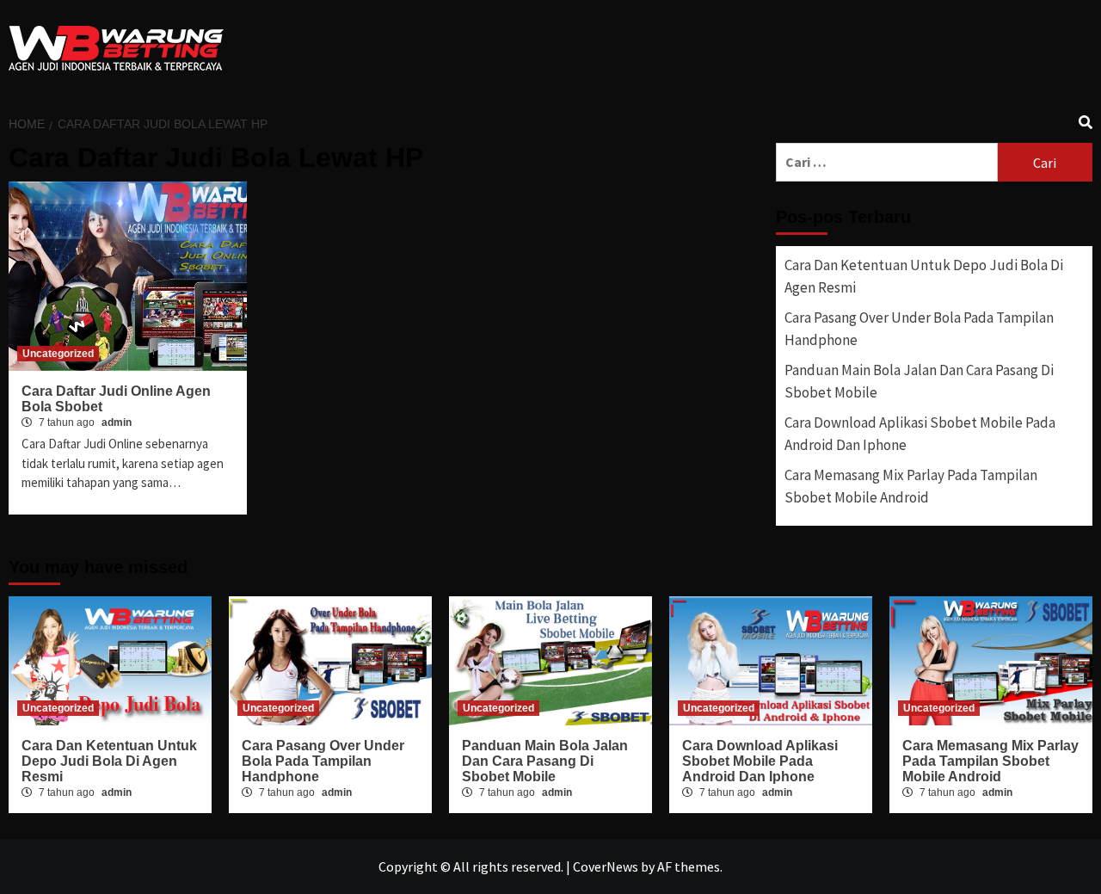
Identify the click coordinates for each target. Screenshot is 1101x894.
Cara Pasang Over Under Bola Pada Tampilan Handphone (919, 328)
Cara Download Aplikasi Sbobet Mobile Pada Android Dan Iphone (919, 433)
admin (116, 422)
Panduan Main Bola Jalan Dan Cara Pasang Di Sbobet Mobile (919, 381)
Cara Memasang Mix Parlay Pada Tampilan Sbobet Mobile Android (910, 486)
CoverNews (605, 866)
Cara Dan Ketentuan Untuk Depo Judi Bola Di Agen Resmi (923, 276)
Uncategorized (58, 354)
